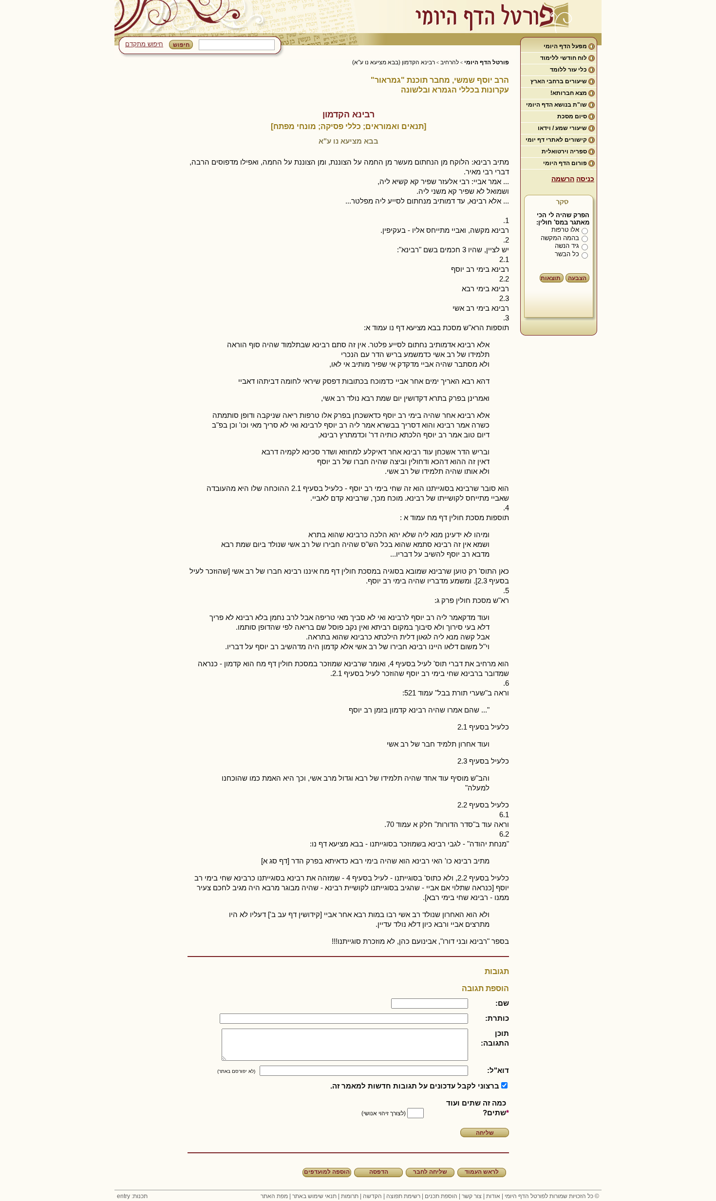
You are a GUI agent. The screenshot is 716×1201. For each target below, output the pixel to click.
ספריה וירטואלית (564, 151)
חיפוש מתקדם (144, 44)
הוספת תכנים (441, 1196)
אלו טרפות (565, 229)
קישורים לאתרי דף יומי (556, 139)
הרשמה (562, 179)
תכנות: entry (132, 1196)
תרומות (349, 1196)
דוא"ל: (498, 1070)
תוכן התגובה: (495, 1038)
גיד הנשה (567, 245)
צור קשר (472, 1196)
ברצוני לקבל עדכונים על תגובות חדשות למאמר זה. (414, 1086)
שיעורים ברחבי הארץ (558, 81)
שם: (502, 1003)
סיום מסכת (572, 116)
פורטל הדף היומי (486, 62)
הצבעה (577, 278)
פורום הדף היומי (565, 163)
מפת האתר (274, 1196)
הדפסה (378, 1171)
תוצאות (551, 278)
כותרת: (497, 1018)
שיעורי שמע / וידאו (562, 128)
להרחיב (449, 62)
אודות (493, 1196)
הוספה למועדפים (327, 1171)
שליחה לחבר (430, 1171)
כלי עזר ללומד (568, 69)
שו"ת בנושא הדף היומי (556, 104)
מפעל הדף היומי (565, 46)
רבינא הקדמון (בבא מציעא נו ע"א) (393, 62)
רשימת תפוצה (403, 1196)
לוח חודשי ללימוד (563, 58)
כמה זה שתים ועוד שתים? (476, 1108)
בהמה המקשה (560, 238)
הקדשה (372, 1196)
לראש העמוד (482, 1171)
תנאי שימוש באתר (314, 1196)
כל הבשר (567, 254)
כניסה (585, 179)
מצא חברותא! (568, 93)
